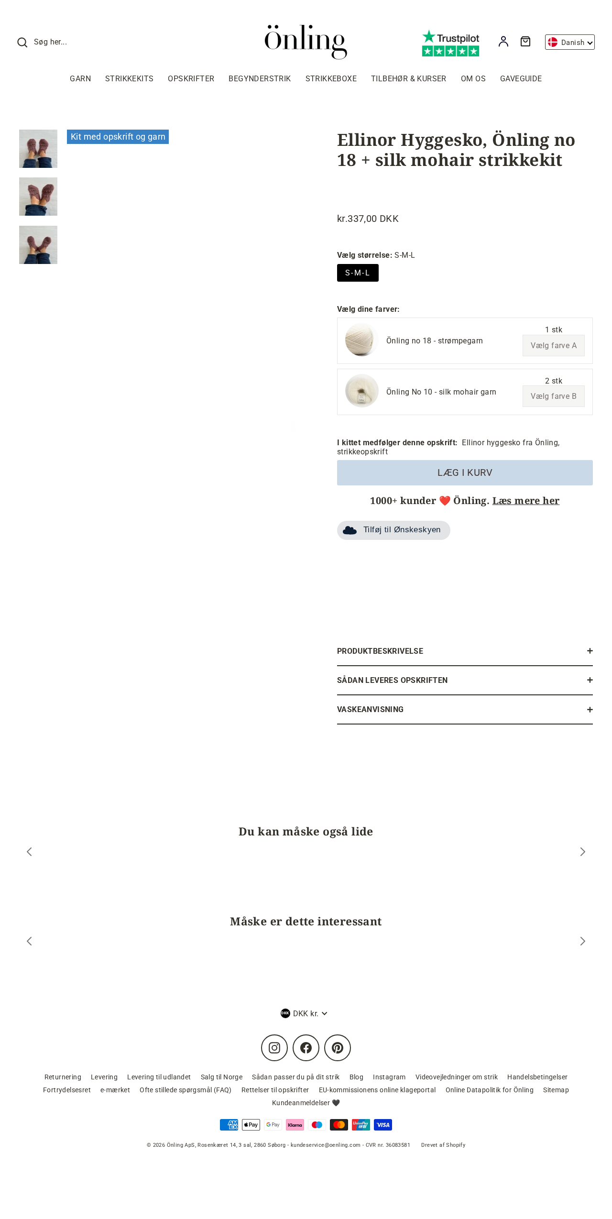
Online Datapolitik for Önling (490, 1090)
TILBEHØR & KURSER (409, 78)
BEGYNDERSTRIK (260, 78)
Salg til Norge (222, 1077)
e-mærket (115, 1090)
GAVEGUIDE (521, 78)
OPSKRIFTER (191, 78)
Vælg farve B (554, 396)
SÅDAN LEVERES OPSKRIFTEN (392, 680)
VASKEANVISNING (370, 709)
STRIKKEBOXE (331, 78)
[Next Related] (583, 942)
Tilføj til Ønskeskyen (402, 529)
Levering (104, 1077)
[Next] (583, 853)
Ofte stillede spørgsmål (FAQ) (186, 1090)
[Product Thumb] (38, 149)
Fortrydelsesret (67, 1090)
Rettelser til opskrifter (275, 1090)
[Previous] (29, 853)
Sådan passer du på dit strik (295, 1077)
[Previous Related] (29, 942)
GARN (80, 78)
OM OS (473, 78)
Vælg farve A (554, 345)
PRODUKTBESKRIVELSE (380, 651)
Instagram (389, 1077)
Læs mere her (526, 500)
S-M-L (358, 272)
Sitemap (556, 1090)
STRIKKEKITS (129, 78)
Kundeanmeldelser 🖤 (306, 1103)
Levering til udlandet (159, 1077)
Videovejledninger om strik (456, 1077)
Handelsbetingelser (537, 1077)
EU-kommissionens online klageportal (377, 1090)
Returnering (62, 1077)
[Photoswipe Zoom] (181, 280)
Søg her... (50, 41)
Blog (357, 1077)
